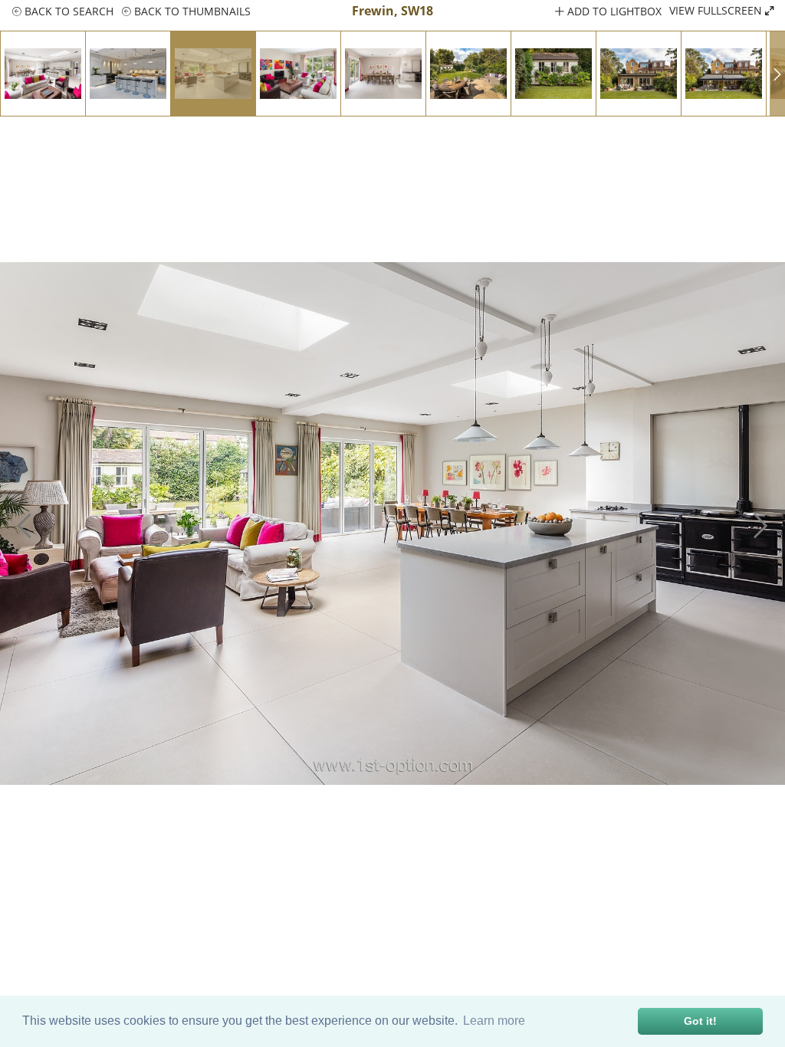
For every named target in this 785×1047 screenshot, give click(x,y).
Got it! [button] (700, 1021)
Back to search (67, 11)
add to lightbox (613, 11)
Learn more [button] (494, 1020)
